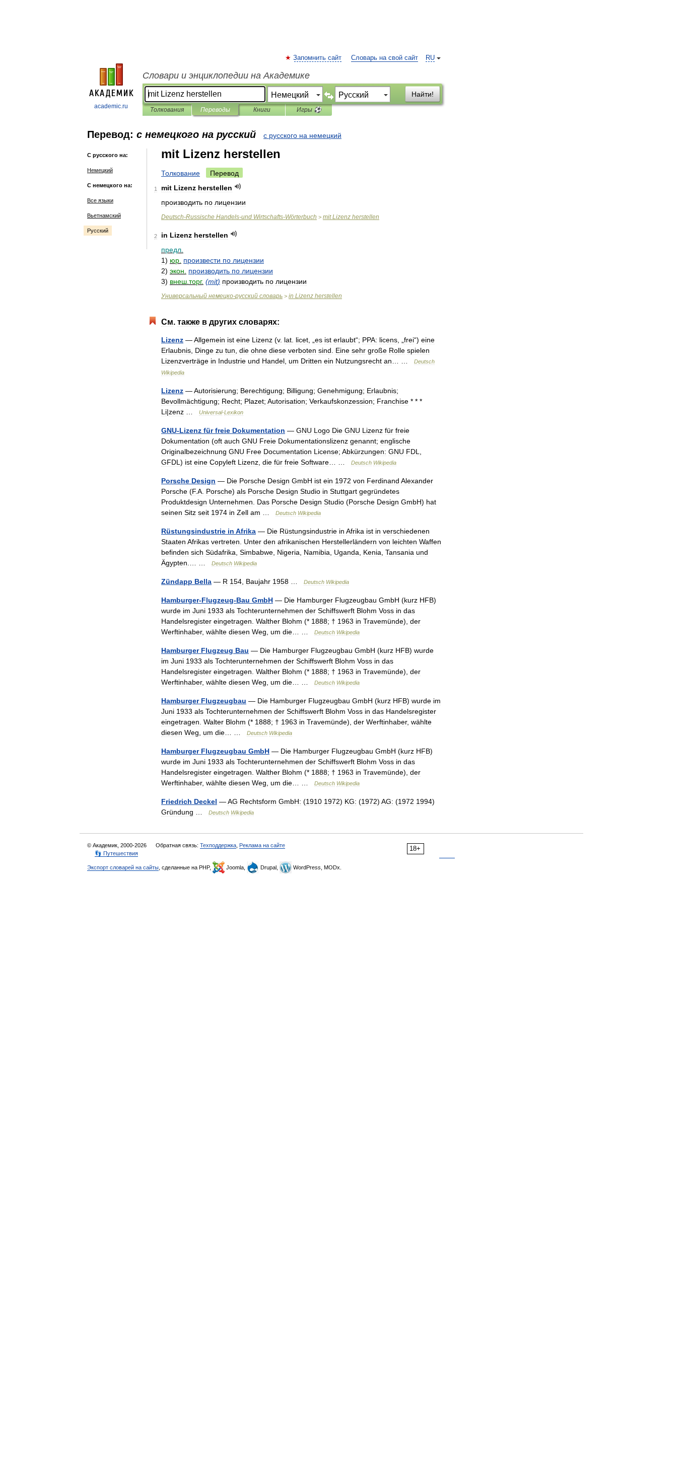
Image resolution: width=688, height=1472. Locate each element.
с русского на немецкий (302, 135)
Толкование (180, 173)
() (212, 281)
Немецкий (100, 170)
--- (239, 216)
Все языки (100, 200)
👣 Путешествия (116, 853)
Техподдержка (218, 845)
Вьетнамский (104, 215)
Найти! (422, 94)
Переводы (215, 109)
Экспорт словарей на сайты (123, 867)
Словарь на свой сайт (384, 57)
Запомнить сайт (317, 57)
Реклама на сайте (262, 845)
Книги (261, 109)
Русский (97, 231)
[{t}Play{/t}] (238, 186)
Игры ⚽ (309, 109)
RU (430, 57)
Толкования (167, 109)
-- (217, 600)
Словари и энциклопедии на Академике (226, 75)
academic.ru (111, 106)
